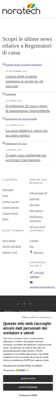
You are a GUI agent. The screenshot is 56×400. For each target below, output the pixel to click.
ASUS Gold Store (11, 246)
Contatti (34, 240)
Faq (32, 246)
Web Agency (37, 210)
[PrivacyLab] (22, 370)
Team (5, 195)
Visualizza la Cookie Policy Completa (22, 365)
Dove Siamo (9, 240)
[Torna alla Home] (21, 8)
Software (34, 199)
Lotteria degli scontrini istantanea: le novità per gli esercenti (24, 81)
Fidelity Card (9, 252)
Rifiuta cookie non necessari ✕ (37, 317)
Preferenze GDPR (28, 395)
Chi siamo (7, 189)
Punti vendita (13, 230)
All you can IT (37, 226)
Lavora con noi (10, 201)
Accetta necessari (28, 387)
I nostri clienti (10, 213)
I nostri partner (10, 207)
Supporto (38, 252)
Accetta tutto (28, 379)
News (5, 219)
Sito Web (35, 204)
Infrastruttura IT (38, 193)
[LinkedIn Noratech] (36, 304)
